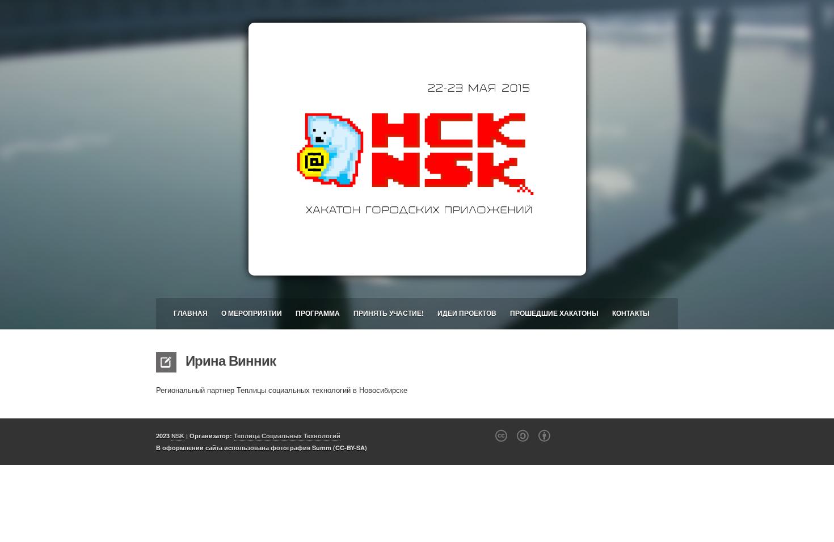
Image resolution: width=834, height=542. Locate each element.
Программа (318, 313)
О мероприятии (251, 313)
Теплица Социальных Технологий (287, 435)
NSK (177, 435)
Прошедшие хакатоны (554, 313)
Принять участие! (388, 313)
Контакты (631, 313)
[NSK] (417, 149)
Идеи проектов (466, 313)
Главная (191, 313)
